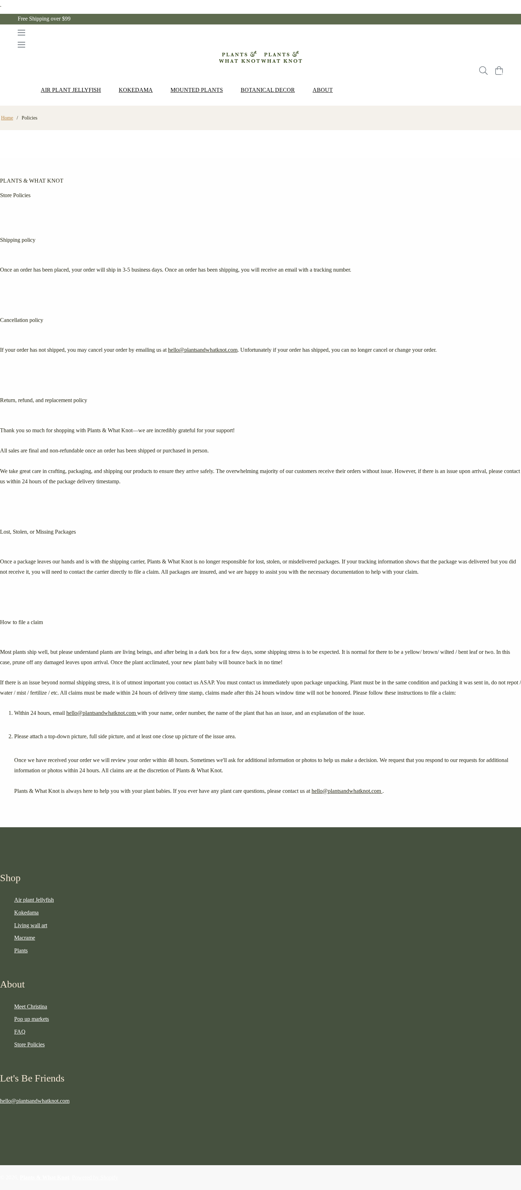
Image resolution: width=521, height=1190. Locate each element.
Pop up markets (31, 1019)
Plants (21, 950)
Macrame (24, 938)
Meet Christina (30, 1006)
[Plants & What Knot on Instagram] (17, 1118)
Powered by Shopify (95, 1177)
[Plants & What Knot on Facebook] (3, 1118)
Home (7, 118)
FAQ (20, 1032)
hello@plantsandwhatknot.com (202, 350)
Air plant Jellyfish (34, 900)
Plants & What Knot (44, 1177)
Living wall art (30, 925)
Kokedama (26, 913)
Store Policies (29, 1044)
